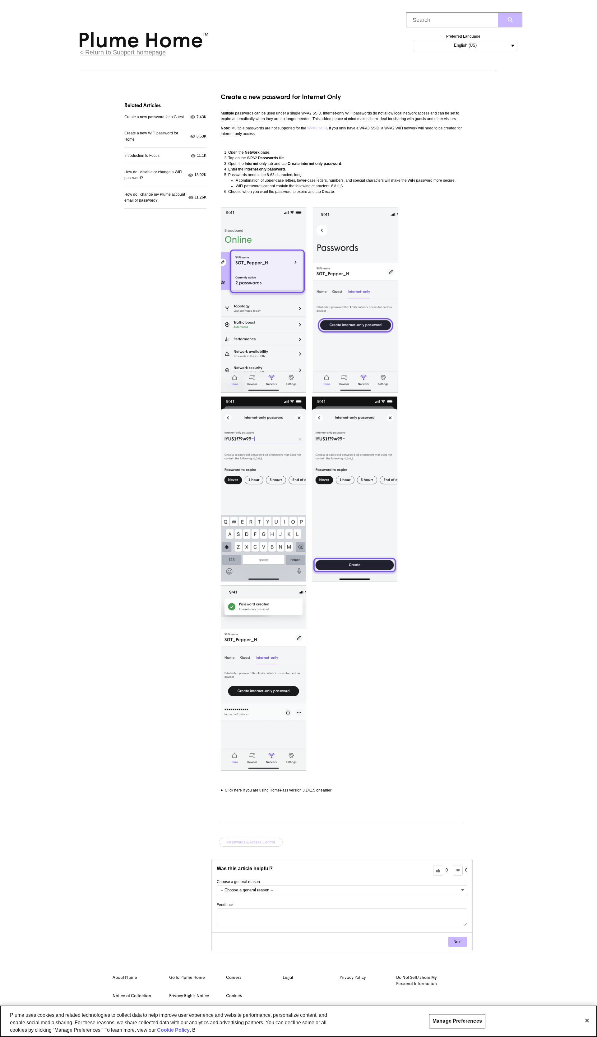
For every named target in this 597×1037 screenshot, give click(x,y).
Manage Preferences (457, 1021)
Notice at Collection (132, 996)
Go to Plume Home (187, 978)
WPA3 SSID (317, 128)
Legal (288, 978)
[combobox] (452, 20)
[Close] (587, 1020)
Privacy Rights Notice (189, 996)
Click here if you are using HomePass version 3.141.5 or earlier (278, 790)
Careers (233, 978)
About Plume (125, 978)
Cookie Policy (173, 1030)
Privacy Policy (353, 978)
